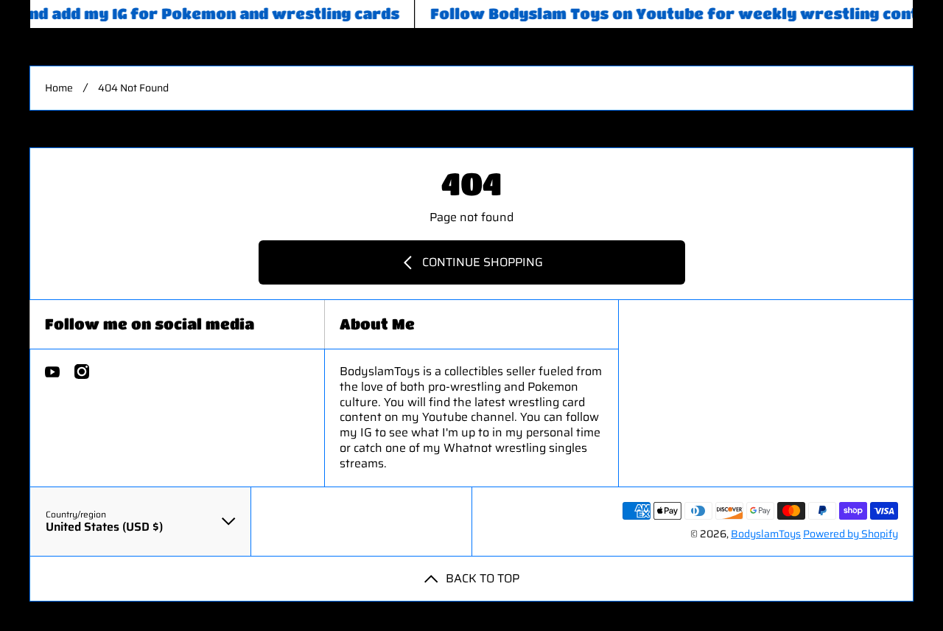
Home (59, 87)
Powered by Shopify (850, 534)
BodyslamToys (766, 534)
